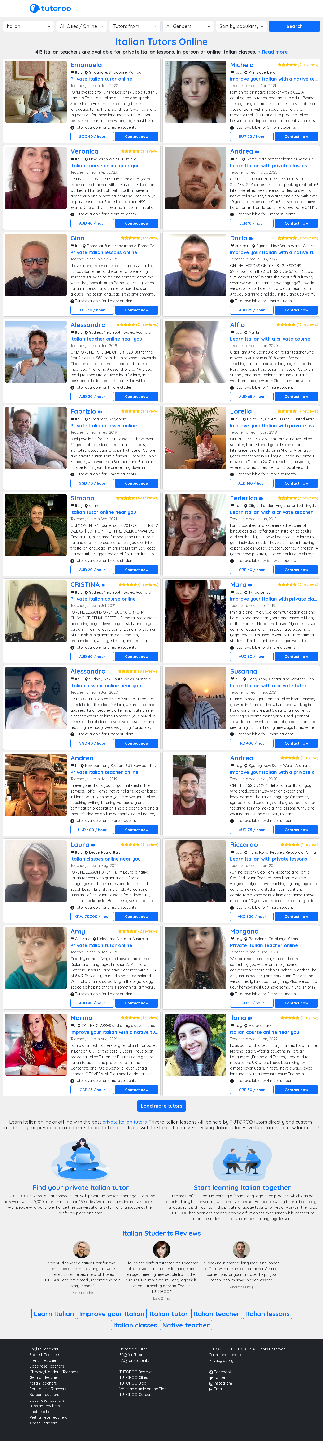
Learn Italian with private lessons (268, 859)
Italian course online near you (105, 166)
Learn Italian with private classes (268, 166)
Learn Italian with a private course (270, 339)
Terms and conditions (228, 1354)
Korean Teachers (44, 1394)
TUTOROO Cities (133, 1377)
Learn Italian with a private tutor (268, 686)
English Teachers (44, 1349)
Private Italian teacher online (104, 772)
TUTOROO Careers (136, 1394)
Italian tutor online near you (103, 512)
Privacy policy (221, 1360)
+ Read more (273, 52)
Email (218, 1388)
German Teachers (45, 1377)
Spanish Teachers (45, 1354)
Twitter (219, 1377)
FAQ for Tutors (131, 1354)
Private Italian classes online (103, 426)
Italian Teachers (43, 1383)
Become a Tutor (133, 1349)
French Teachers (44, 1360)
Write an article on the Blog (143, 1388)
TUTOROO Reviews (136, 1371)
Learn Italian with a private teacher (271, 512)
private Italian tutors (124, 1122)
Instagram (222, 1383)
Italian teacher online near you (106, 339)
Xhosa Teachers (43, 1423)
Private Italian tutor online (101, 79)
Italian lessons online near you (105, 686)
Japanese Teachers (47, 1366)
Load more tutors (161, 1106)
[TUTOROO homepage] (50, 7)
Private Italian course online (103, 599)
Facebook (222, 1371)
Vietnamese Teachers (48, 1417)
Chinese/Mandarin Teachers (54, 1371)
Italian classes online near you (105, 859)
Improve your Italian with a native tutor (276, 252)
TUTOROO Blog (132, 1383)
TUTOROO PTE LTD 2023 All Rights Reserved (247, 1349)
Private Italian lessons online (103, 252)
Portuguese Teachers (48, 1388)
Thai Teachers (42, 1411)
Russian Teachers (45, 1406)
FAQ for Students (134, 1360)
